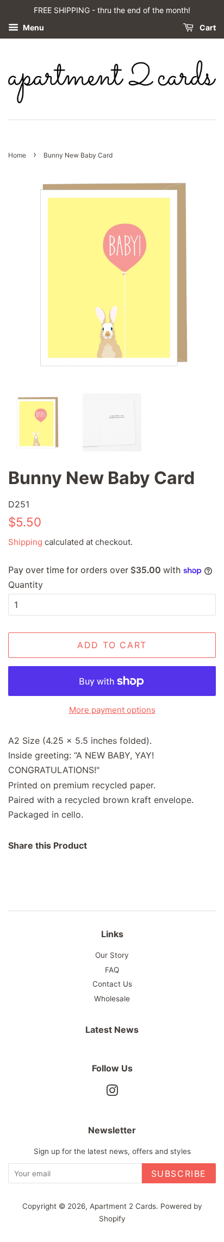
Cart (207, 27)
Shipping (25, 542)
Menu (32, 27)
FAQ (112, 969)
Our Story (112, 955)
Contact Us (112, 984)
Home (17, 155)
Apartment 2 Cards (123, 1206)
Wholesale (112, 998)
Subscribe (179, 1173)
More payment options (112, 710)
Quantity (25, 584)
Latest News (112, 1029)
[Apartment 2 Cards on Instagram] (112, 1092)
